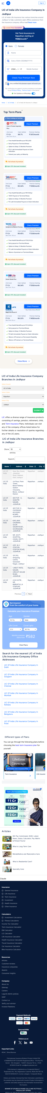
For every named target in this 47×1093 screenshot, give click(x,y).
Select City (5, 400)
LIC (3, 417)
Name (7, 466)
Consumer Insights (9, 973)
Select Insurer (6, 384)
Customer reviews (8, 964)
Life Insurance (10, 894)
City (40, 466)
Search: (11, 459)
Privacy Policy (16, 90)
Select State (6, 392)
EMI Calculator (7, 930)
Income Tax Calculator (10, 924)
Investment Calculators (13, 917)
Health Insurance (11, 903)
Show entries (10, 451)
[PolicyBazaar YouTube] (31, 1042)
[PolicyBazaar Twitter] (20, 1042)
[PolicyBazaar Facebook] (15, 1042)
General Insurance (11, 890)
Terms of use (26, 90)
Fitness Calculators (12, 921)
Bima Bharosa (11, 1052)
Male (11, 46)
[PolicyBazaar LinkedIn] (26, 1042)
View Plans (23, 645)
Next (30, 594)
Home (3, 102)
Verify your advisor (9, 1003)
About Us (5, 984)
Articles (4, 960)
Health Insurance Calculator (12, 940)
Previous (18, 594)
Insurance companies (10, 967)
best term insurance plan (26, 745)
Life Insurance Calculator (11, 937)
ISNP (3, 997)
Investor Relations (8, 1007)
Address (19, 466)
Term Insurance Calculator (11, 927)
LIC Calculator (7, 933)
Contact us (6, 1000)
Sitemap (5, 987)
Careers (5, 991)
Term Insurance (12, 424)
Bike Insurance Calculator (11, 949)
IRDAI (3, 1052)
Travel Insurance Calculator (12, 943)
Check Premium (32, 124)
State (31, 466)
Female (21, 46)
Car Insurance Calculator (11, 946)
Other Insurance (11, 906)
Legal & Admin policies (10, 994)
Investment (9, 900)
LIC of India (11, 102)
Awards (4, 970)
